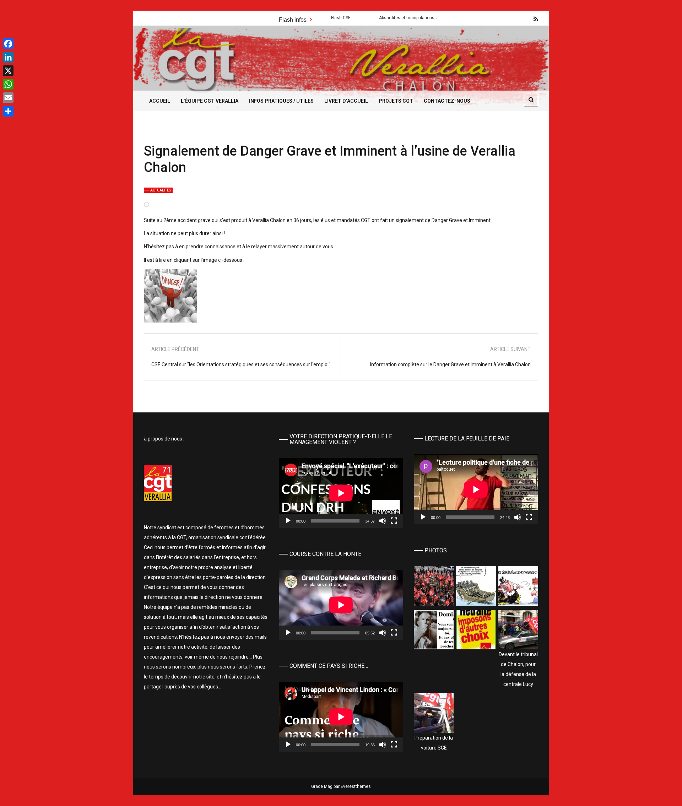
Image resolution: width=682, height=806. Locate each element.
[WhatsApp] (8, 84)
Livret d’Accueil (346, 101)
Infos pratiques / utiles (281, 101)
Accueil (159, 101)
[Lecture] (288, 520)
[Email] (8, 97)
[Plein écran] (393, 520)
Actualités (160, 190)
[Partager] (8, 111)
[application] (341, 493)
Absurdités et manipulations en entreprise (386, 17)
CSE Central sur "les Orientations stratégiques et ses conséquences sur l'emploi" (240, 364)
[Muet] (382, 520)
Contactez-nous (447, 101)
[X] (8, 70)
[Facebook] (8, 43)
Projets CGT (396, 101)
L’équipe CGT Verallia (209, 101)
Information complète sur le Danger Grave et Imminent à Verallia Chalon (450, 364)
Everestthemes (356, 786)
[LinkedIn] (8, 57)
